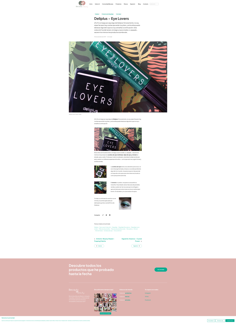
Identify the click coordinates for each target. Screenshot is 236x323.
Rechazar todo (220, 320)
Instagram (148, 293)
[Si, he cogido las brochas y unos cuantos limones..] (101, 296)
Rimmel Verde (99, 230)
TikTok (147, 296)
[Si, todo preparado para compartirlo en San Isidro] (96, 305)
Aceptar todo (230, 320)
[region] (118, 319)
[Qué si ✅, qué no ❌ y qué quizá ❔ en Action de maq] (114, 300)
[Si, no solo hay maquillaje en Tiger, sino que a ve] (110, 305)
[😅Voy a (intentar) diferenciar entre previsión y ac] (105, 309)
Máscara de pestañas (104, 229)
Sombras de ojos (108, 230)
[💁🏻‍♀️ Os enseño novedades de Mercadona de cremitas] (110, 300)
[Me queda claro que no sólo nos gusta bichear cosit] (105, 300)
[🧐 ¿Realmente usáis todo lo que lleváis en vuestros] (110, 309)
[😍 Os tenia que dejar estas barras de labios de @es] (96, 300)
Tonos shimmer (118, 230)
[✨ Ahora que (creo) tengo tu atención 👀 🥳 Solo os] (114, 296)
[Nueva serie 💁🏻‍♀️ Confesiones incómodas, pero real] (105, 305)
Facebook (148, 300)
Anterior (100, 246)
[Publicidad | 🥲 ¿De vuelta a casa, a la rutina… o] (114, 309)
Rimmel (136, 229)
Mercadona (130, 229)
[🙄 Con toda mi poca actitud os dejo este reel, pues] (101, 300)
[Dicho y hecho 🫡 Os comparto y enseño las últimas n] (101, 305)
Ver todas (118, 14)
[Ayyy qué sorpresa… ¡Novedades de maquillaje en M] (105, 296)
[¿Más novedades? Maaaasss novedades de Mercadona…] (110, 296)
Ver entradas (160, 269)
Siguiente (135, 246)
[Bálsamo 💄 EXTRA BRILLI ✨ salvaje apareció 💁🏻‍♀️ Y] (114, 305)
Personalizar (210, 320)
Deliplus (97, 14)
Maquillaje (114, 227)
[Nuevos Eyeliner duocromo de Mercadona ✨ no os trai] (96, 296)
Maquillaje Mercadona (124, 227)
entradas (127, 300)
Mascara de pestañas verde (118, 229)
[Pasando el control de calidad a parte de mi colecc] (101, 309)
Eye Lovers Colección (105, 227)
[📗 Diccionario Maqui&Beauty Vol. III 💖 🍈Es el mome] (96, 309)
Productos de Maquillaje (107, 14)
